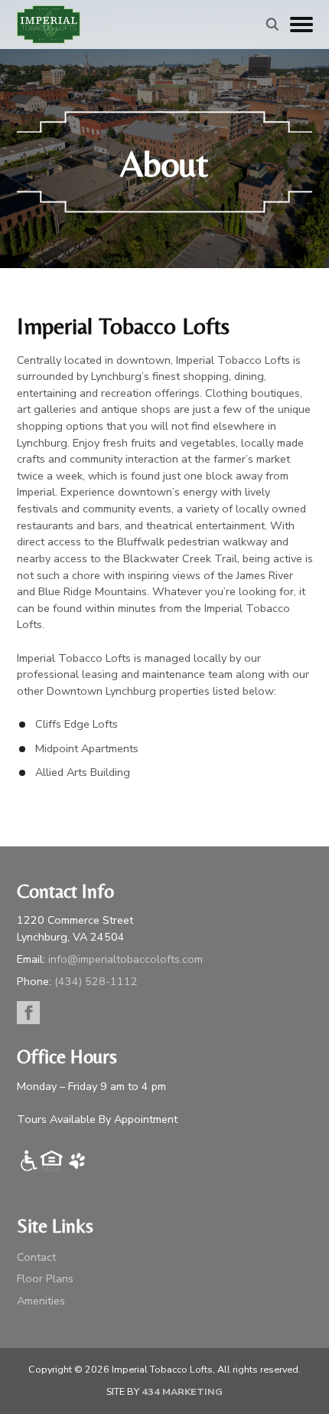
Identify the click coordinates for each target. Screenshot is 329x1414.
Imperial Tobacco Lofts (48, 24)
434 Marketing (182, 1391)
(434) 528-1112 (96, 981)
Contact (36, 1257)
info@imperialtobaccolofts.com (125, 959)
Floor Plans (45, 1278)
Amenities (41, 1300)
